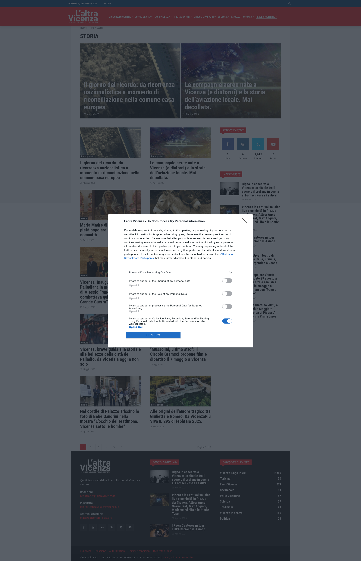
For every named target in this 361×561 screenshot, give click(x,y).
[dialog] (180, 280)
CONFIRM (153, 335)
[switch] (227, 280)
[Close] (245, 221)
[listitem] (180, 272)
